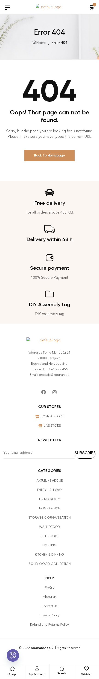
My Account (37, 674)
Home (41, 42)
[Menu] (7, 7)
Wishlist (86, 674)
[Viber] (13, 655)
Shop (12, 674)
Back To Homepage (49, 155)
